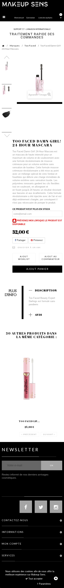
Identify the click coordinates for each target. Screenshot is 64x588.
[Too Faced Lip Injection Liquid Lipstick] (29, 379)
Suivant (48, 434)
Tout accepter (35, 578)
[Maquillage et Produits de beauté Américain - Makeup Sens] (25, 4)
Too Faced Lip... (29, 421)
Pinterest (38, 240)
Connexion (30, 18)
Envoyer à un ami (29, 247)
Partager (20, 240)
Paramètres (44, 583)
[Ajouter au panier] (8, 358)
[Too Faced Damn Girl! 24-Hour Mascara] (7, 66)
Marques (15, 45)
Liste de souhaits (45, 18)
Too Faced (30, 45)
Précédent (30, 434)
